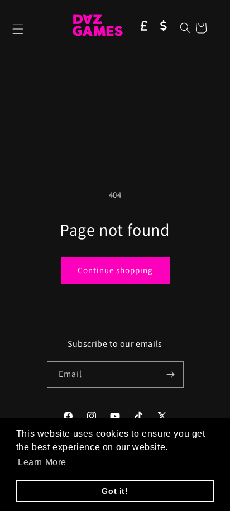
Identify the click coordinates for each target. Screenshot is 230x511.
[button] (17, 29)
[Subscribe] (171, 374)
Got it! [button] (115, 490)
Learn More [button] (42, 462)
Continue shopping (115, 270)
